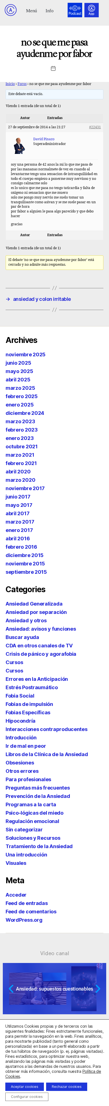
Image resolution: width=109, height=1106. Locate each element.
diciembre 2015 (25, 555)
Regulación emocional (32, 821)
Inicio (10, 84)
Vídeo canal (54, 953)
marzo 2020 (20, 480)
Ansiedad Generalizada (34, 604)
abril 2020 (18, 472)
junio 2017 (18, 497)
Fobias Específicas (28, 712)
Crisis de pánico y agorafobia (41, 654)
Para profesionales (28, 779)
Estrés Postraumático (32, 687)
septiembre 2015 (26, 572)
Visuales (16, 863)
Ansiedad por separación (36, 612)
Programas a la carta (31, 804)
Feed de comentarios (31, 911)
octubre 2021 (22, 446)
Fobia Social (20, 696)
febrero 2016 (21, 547)
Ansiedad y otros (26, 620)
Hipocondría (20, 721)
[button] (32, 10)
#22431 (95, 127)
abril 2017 (17, 513)
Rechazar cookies (67, 1087)
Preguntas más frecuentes (38, 788)
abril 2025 (18, 380)
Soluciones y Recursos (33, 838)
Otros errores (22, 771)
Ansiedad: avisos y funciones (41, 629)
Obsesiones (20, 763)
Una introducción (26, 855)
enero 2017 (19, 530)
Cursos (14, 662)
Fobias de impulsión (29, 704)
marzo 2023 (20, 421)
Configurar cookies (27, 1097)
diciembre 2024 (25, 413)
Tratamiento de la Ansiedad (39, 846)
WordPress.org (24, 920)
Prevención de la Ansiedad (38, 796)
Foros (22, 84)
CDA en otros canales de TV (39, 645)
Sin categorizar (24, 829)
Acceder (16, 895)
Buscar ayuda (22, 637)
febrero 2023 (22, 430)
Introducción (21, 737)
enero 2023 (20, 438)
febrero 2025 (22, 396)
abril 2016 (18, 538)
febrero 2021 (21, 463)
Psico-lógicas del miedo (34, 813)
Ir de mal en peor (26, 746)
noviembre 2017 (25, 488)
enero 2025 (20, 405)
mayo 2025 (19, 371)
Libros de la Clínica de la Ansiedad (47, 754)
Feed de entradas (27, 903)
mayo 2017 (19, 505)
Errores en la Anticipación (37, 679)
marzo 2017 (20, 522)
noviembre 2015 (25, 564)
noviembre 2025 (26, 354)
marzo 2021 (20, 455)
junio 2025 (18, 363)
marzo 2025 (20, 388)
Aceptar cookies (24, 1087)
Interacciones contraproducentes (46, 729)
